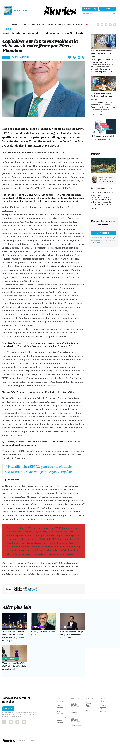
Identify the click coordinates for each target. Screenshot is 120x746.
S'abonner (78, 24)
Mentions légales (103, 707)
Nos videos (61, 717)
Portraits (16, 24)
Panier (107, 9)
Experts (95, 153)
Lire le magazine (20, 10)
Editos (40, 24)
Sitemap (103, 711)
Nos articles (60, 707)
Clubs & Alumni (63, 24)
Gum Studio (30, 740)
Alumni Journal (60, 722)
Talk (6, 57)
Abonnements (76, 725)
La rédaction (31, 590)
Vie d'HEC (8, 627)
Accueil (6, 33)
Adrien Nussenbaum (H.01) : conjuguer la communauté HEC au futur (71, 634)
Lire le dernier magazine (75, 705)
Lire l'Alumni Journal (74, 712)
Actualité (37, 627)
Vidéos (49, 24)
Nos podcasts (60, 712)
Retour (8, 29)
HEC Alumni (90, 710)
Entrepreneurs (11, 658)
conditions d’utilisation (100, 242)
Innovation (29, 24)
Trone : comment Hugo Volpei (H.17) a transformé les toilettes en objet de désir (14, 666)
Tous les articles (20, 57)
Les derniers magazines (75, 720)
